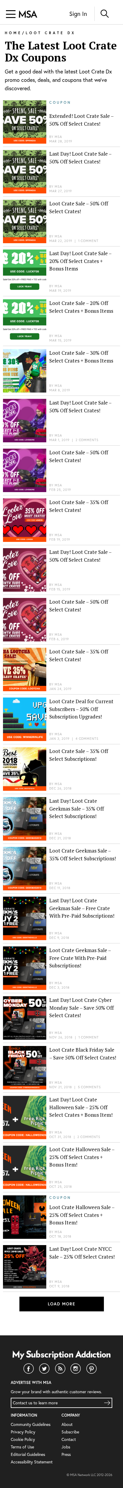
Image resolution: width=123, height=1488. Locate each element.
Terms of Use (22, 1447)
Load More (62, 1304)
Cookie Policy (23, 1439)
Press (66, 1454)
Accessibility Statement (32, 1462)
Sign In (78, 14)
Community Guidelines (30, 1424)
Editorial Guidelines (28, 1454)
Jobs (65, 1447)
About (67, 1424)
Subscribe (70, 1432)
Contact (68, 1439)
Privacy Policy (23, 1432)
